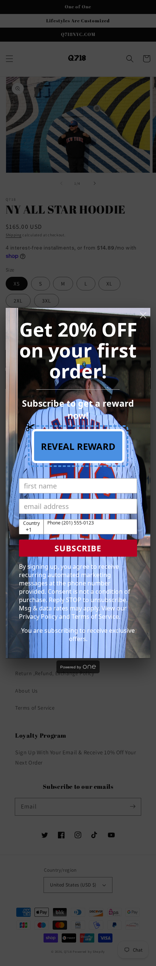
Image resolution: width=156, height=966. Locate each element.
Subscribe (78, 548)
